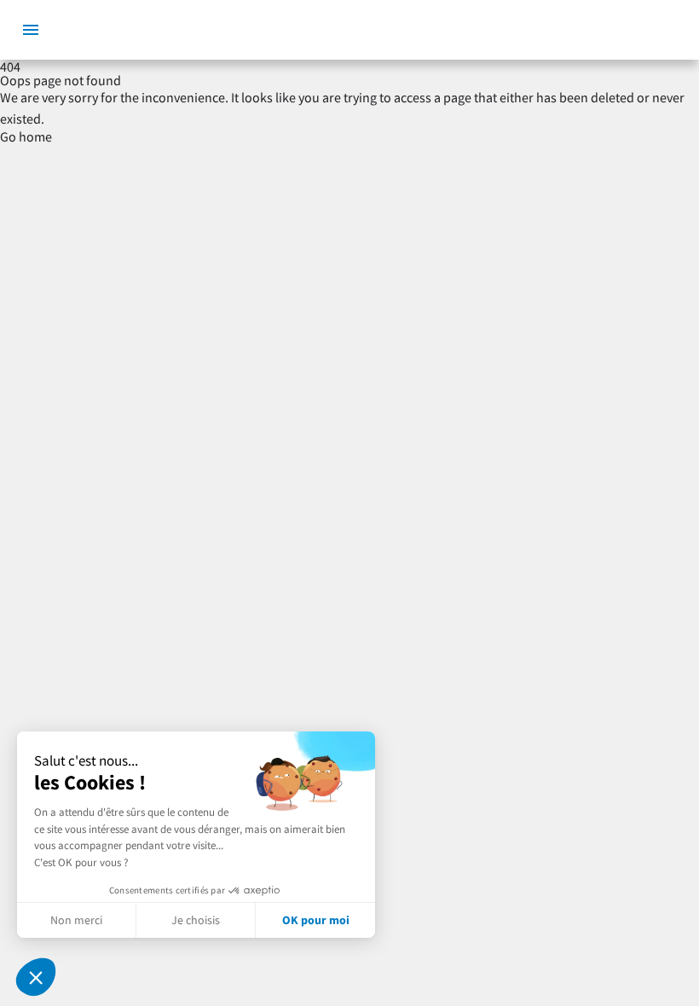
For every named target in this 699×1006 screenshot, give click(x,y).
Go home (26, 136)
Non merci (76, 920)
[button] (35, 977)
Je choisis (195, 920)
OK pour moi (316, 920)
